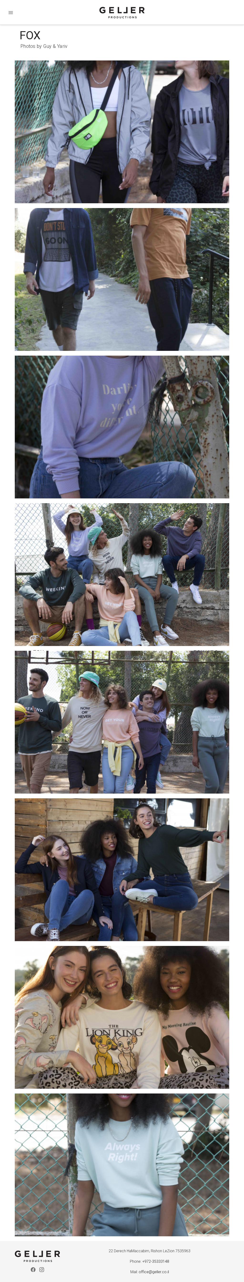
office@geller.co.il (154, 1272)
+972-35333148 (155, 1261)
